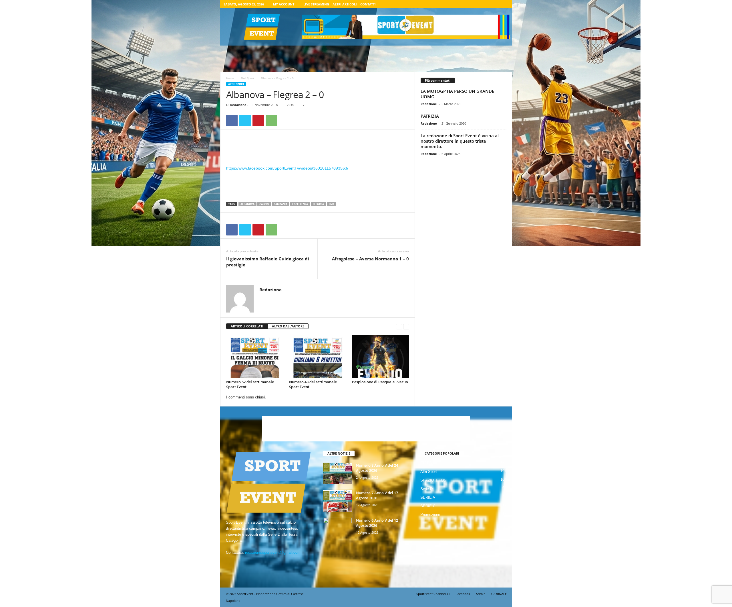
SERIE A (427, 497)
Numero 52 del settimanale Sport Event (250, 384)
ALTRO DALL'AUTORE (288, 326)
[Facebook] (477, 4)
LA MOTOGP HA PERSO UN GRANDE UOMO (457, 93)
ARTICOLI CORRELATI (247, 326)
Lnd (331, 204)
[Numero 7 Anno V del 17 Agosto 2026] (337, 501)
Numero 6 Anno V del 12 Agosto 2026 (377, 523)
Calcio (264, 204)
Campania (280, 204)
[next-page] (406, 326)
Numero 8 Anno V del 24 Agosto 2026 (377, 468)
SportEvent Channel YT (433, 594)
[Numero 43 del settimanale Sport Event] (317, 356)
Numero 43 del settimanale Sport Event (313, 384)
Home (230, 78)
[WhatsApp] (271, 120)
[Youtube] (504, 4)
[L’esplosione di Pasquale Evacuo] (380, 356)
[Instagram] (486, 4)
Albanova (247, 204)
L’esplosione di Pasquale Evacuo (380, 381)
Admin (481, 594)
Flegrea (318, 204)
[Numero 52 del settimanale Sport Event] (254, 356)
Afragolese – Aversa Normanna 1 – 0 (370, 259)
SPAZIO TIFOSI (433, 480)
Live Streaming (316, 4)
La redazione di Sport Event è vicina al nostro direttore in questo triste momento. (460, 141)
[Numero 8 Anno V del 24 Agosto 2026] (337, 473)
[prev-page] (399, 326)
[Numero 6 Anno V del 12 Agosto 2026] (337, 528)
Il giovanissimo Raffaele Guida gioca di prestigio (267, 262)
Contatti (368, 4)
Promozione (430, 514)
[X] (495, 4)
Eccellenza (300, 204)
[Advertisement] (318, 149)
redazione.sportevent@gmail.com (273, 552)
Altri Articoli (345, 4)
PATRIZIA (430, 116)
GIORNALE (429, 463)
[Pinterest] (258, 120)
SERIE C (427, 506)
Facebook (463, 594)
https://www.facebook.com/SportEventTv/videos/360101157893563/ (287, 168)
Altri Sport (247, 78)
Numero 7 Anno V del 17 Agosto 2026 (377, 495)
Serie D (426, 489)
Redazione (238, 105)
